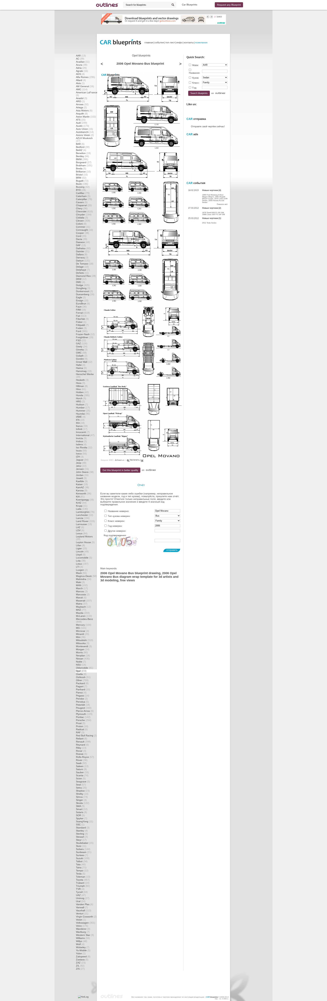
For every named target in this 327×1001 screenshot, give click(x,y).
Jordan (82, 475)
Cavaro (82, 202)
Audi (81, 122)
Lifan (80, 545)
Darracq (82, 257)
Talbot (82, 861)
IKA (80, 423)
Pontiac (83, 717)
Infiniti (81, 429)
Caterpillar (84, 199)
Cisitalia (82, 217)
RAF (80, 732)
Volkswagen (85, 922)
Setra (81, 787)
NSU (81, 664)
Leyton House (85, 542)
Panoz (81, 692)
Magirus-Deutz (86, 576)
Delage (82, 266)
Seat (81, 784)
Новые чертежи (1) (211, 218)
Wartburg (83, 932)
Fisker (81, 322)
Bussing (83, 187)
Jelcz (81, 466)
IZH (80, 456)
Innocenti (83, 432)
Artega (81, 107)
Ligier (81, 548)
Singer (81, 800)
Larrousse (84, 524)
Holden (82, 392)
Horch (81, 398)
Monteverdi (84, 646)
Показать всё (222, 204)
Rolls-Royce (85, 757)
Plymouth (84, 714)
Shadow (83, 790)
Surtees (82, 855)
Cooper (82, 233)
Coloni (81, 223)
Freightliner (84, 337)
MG (81, 628)
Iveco (81, 453)
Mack (81, 573)
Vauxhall (83, 910)
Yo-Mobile (83, 950)
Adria (81, 68)
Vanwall (82, 907)
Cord (81, 236)
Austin (82, 125)
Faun (81, 306)
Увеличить (134, 460)
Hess (80, 383)
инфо (179, 42)
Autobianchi (85, 132)
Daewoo (83, 242)
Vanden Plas (84, 904)
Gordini (82, 358)
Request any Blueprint (229, 4)
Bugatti (82, 180)
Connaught (84, 230)
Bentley (82, 156)
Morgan (82, 649)
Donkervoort (84, 291)
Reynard (82, 744)
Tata (81, 864)
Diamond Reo (86, 276)
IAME (80, 416)
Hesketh (82, 380)
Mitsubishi (84, 640)
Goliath (81, 355)
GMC (81, 352)
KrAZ (81, 502)
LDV (80, 530)
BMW (82, 159)
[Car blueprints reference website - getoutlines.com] (107, 5)
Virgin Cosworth (86, 916)
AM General (85, 86)
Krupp (81, 505)
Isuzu (81, 450)
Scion (81, 778)
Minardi (82, 634)
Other (82, 680)
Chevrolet (84, 211)
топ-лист (170, 42)
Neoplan (83, 655)
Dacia (81, 239)
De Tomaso (84, 263)
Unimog (82, 898)
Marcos (82, 591)
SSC (80, 824)
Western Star (85, 935)
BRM (81, 177)
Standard (83, 827)
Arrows (82, 104)
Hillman (82, 386)
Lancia (83, 518)
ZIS (80, 968)
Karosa (81, 490)
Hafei (80, 365)
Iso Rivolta (84, 447)
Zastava (82, 959)
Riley (81, 747)
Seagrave (83, 781)
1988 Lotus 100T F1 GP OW (213, 214)
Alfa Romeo (85, 77)
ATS (80, 119)
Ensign (82, 300)
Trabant (82, 882)
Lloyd (80, 554)
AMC (82, 89)
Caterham (83, 196)
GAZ (81, 343)
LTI (79, 566)
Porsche (83, 720)
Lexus (82, 533)
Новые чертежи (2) (211, 208)
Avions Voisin (85, 135)
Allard (81, 80)
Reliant (81, 738)
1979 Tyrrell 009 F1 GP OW (213, 213)
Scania (82, 775)
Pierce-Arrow (85, 711)
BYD (81, 190)
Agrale (82, 71)
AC (80, 58)
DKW (81, 279)
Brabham (84, 165)
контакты (189, 42)
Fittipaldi (82, 325)
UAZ (81, 895)
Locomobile (84, 557)
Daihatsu (83, 248)
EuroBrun (83, 303)
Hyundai (83, 413)
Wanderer (83, 929)
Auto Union (84, 129)
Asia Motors (84, 110)
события (159, 42)
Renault (83, 741)
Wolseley (82, 947)
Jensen (82, 469)
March (82, 588)
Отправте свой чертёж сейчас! (208, 126)
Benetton (83, 153)
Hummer (83, 410)
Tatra (81, 867)
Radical (82, 729)
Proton (82, 726)
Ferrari (83, 312)
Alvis (80, 83)
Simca (82, 797)
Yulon (81, 953)
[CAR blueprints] (120, 42)
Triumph (83, 886)
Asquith (82, 113)
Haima (81, 368)
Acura (81, 64)
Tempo (82, 870)
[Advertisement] (163, 29)
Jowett (81, 478)
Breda (81, 168)
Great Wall (84, 361)
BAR (80, 144)
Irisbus (81, 441)
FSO (81, 340)
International (85, 435)
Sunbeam (83, 852)
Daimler (82, 251)
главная (148, 42)
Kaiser (82, 484)
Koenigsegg (85, 499)
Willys (81, 941)
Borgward (83, 162)
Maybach (83, 606)
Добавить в (119, 460)
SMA (80, 806)
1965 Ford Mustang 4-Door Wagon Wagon (212, 196)
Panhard (83, 689)
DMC (80, 282)
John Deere (85, 472)
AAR (81, 55)
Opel (81, 671)
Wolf (80, 944)
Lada (82, 508)
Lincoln (82, 551)
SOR (80, 815)
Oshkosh (83, 677)
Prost (80, 723)
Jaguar (82, 459)
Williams (83, 938)
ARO (80, 101)
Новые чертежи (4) (211, 190)
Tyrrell (82, 892)
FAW (81, 309)
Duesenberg (85, 294)
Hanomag (84, 371)
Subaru (83, 849)
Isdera (81, 444)
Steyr (81, 839)
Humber (83, 407)
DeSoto (82, 272)
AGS (80, 74)
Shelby (82, 793)
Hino (81, 389)
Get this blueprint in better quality (120, 470)
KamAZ (82, 487)
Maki (80, 582)
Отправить (171, 550)
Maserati (84, 600)
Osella (81, 674)
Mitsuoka (82, 643)
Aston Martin (86, 116)
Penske (82, 698)
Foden (81, 328)
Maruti (81, 597)
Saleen (82, 766)
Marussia (83, 594)
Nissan (83, 658)
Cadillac (83, 193)
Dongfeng (83, 288)
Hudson (82, 404)
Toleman (83, 876)
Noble (81, 661)
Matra (81, 603)
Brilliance (83, 171)
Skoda (82, 803)
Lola (81, 560)
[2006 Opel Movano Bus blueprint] (141, 457)
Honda (83, 395)
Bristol (82, 174)
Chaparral (84, 205)
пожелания (201, 42)
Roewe (81, 754)
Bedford (83, 147)
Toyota (83, 879)
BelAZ (81, 150)
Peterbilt (83, 704)
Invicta (81, 438)
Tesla (80, 873)
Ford (82, 331)
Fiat (81, 315)
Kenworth (83, 493)
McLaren (84, 616)
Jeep (81, 462)
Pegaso (82, 695)
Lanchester (84, 515)
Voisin (81, 919)
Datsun (83, 260)
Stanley (82, 830)
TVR (80, 889)
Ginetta (82, 349)
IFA (80, 419)
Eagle (81, 297)
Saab (81, 763)
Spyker (81, 818)
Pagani (81, 686)
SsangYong (84, 821)
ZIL (80, 965)
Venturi (82, 913)
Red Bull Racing (86, 735)
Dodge (83, 285)
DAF (81, 245)
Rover (82, 760)
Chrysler (83, 214)
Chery (82, 208)
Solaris (81, 812)
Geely (81, 346)
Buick (82, 183)
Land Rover (85, 521)
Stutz (81, 846)
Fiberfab (82, 319)
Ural (80, 901)
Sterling (82, 833)
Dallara (81, 254)
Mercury (83, 624)
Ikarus (82, 426)
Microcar (82, 631)
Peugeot (83, 707)
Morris (82, 652)
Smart (82, 809)
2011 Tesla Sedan (209, 223)
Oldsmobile (84, 667)
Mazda (83, 613)
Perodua (82, 701)
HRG (80, 401)
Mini (80, 637)
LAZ (80, 527)
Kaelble (82, 481)
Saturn (81, 769)
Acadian (83, 61)
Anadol (81, 98)
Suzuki (83, 858)
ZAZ (81, 962)
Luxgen (82, 570)
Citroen (83, 220)
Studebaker (85, 843)
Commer (83, 226)
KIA (80, 496)
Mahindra (83, 579)
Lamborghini (85, 512)
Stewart (82, 836)
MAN (82, 585)
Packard (82, 683)
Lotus (82, 563)
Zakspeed (83, 956)
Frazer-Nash (85, 334)
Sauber (82, 772)
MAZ (81, 609)
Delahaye (83, 269)
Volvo (82, 925)
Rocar (81, 750)
